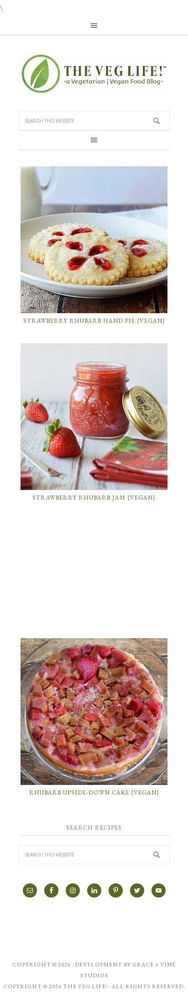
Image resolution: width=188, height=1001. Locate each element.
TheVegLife (94, 74)
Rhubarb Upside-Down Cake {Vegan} (94, 792)
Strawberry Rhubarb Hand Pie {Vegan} (94, 321)
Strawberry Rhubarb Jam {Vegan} (94, 497)
